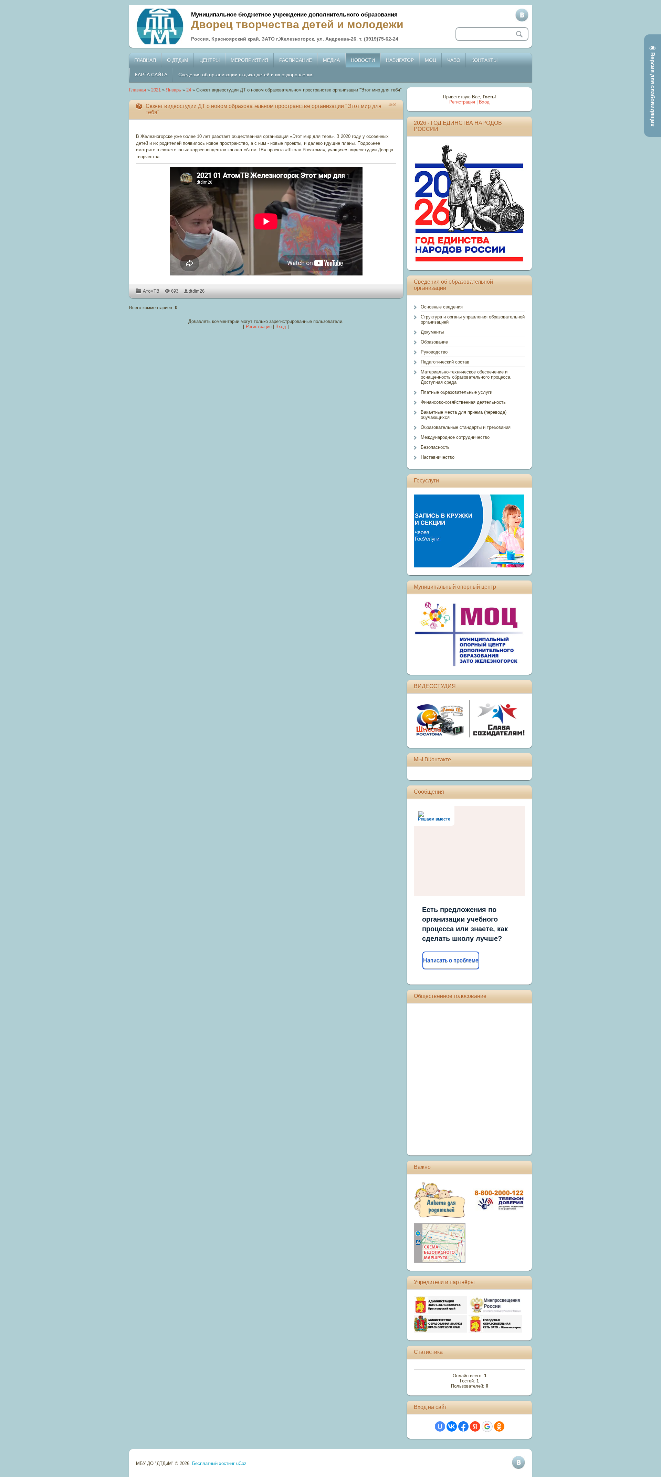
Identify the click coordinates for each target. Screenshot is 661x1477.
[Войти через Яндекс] (475, 1426)
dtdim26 (196, 291)
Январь (173, 90)
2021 (156, 90)
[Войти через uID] (440, 1426)
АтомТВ (151, 291)
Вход (280, 326)
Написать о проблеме (451, 960)
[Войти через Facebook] (463, 1426)
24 (188, 90)
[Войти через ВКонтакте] (452, 1426)
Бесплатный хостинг (213, 1463)
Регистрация (259, 326)
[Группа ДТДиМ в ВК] (521, 15)
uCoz (241, 1463)
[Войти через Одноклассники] (499, 1426)
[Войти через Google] (487, 1426)
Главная (137, 90)
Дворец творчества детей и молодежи (297, 24)
